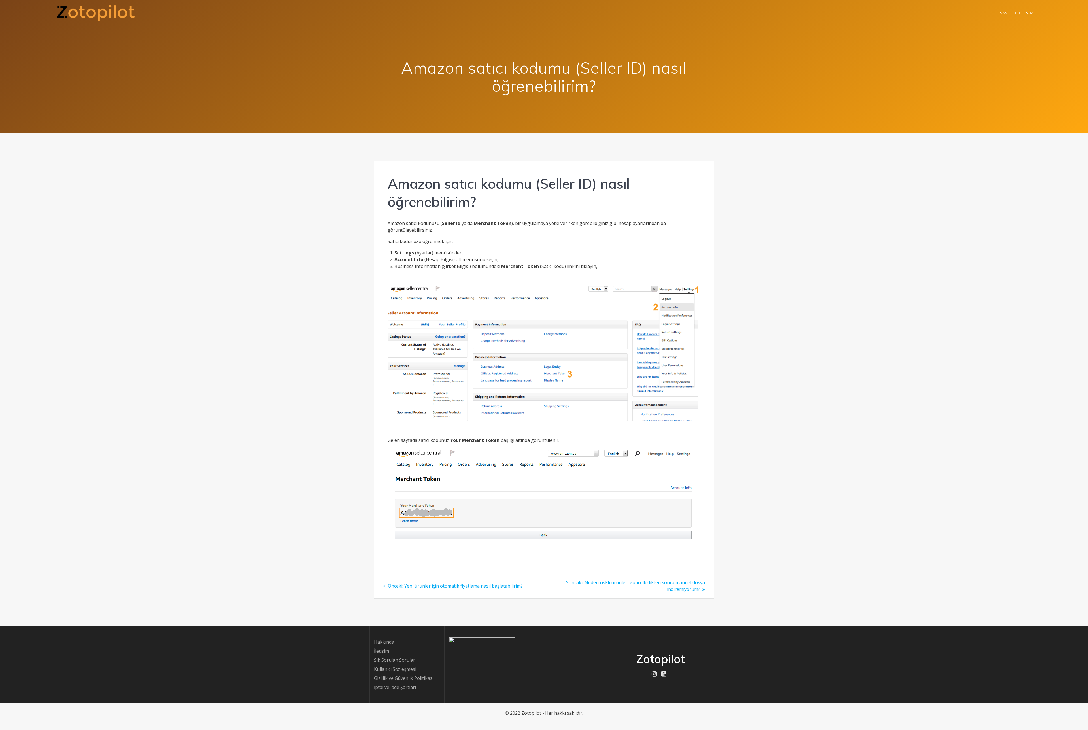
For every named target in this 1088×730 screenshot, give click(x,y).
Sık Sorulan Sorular (394, 660)
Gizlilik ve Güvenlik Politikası (404, 678)
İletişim (1024, 13)
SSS (1004, 13)
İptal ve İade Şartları (395, 687)
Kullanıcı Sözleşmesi (395, 669)
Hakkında (384, 642)
